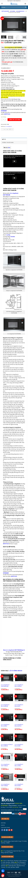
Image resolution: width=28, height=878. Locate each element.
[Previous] (3, 24)
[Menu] (2, 3)
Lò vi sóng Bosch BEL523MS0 (19, 765)
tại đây (8, 235)
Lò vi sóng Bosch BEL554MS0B (5, 705)
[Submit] (26, 7)
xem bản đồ (15, 807)
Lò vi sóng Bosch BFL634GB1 (19, 745)
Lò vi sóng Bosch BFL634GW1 (19, 785)
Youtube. (12, 236)
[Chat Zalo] (3, 870)
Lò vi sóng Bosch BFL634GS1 (19, 705)
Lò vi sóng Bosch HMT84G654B (5, 685)
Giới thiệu (3, 823)
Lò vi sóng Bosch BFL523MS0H (19, 685)
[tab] (14, 139)
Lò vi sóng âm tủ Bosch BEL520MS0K (7, 745)
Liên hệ (3, 825)
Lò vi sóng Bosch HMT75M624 (5, 765)
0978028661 (4, 805)
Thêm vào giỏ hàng (14, 119)
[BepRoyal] (14, 3)
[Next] (25, 24)
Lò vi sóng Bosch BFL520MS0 (5, 725)
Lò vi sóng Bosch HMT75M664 (5, 785)
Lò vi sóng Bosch (20, 11)
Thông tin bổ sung (7, 142)
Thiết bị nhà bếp (5, 11)
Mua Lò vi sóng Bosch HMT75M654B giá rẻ (14, 650)
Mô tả (4, 139)
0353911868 (18, 803)
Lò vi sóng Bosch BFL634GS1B (19, 725)
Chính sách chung (5, 827)
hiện (9, 147)
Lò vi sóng (12, 11)
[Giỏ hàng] (25, 3)
